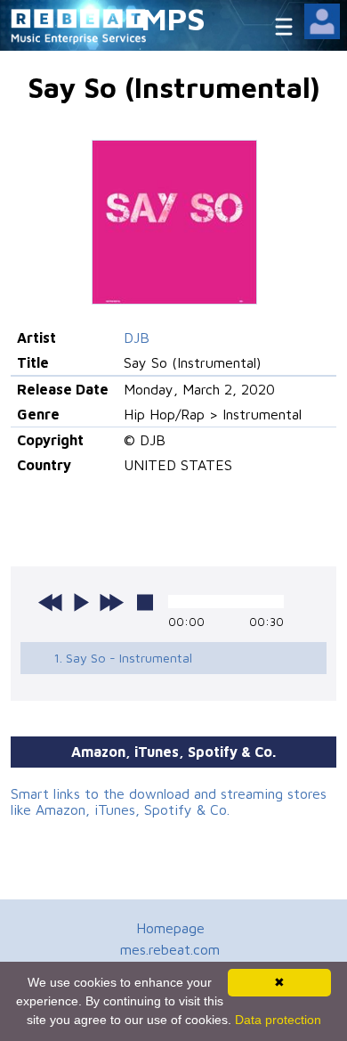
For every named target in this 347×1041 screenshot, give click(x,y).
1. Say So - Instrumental (122, 657)
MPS (173, 18)
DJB (136, 337)
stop (145, 602)
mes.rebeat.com (170, 949)
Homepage (170, 928)
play (81, 602)
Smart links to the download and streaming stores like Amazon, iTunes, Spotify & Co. (169, 801)
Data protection (278, 1020)
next (111, 602)
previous (50, 602)
